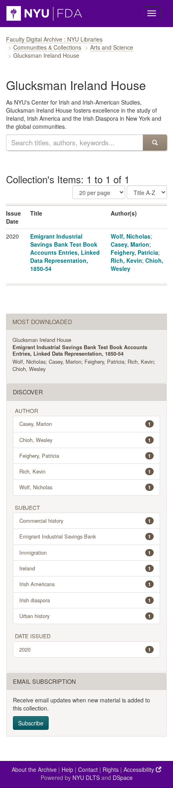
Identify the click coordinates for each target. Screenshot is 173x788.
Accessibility (140, 769)
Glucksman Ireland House (41, 339)
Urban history (85, 616)
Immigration (85, 552)
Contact (88, 769)
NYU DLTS (86, 777)
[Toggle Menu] (152, 13)
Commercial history (85, 520)
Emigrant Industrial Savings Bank (85, 536)
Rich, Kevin (126, 260)
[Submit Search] (155, 142)
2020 (85, 649)
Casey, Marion (130, 244)
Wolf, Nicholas (130, 236)
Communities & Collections (47, 47)
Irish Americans (85, 584)
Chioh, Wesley (28, 368)
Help (67, 769)
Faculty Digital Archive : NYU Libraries (54, 39)
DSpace (123, 777)
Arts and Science (111, 47)
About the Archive (34, 769)
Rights (111, 769)
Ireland (85, 568)
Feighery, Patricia (134, 252)
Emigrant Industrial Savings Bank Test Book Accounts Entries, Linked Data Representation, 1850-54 (65, 252)
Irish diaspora (85, 600)
